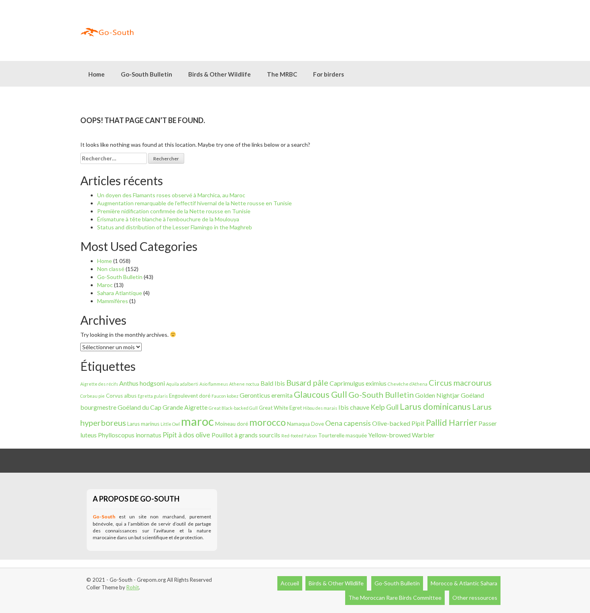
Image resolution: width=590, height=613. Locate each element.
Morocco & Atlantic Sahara (464, 583)
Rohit (132, 587)
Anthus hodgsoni (142, 383)
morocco (267, 422)
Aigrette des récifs (99, 383)
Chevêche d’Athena (407, 383)
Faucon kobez (225, 396)
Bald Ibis (272, 383)
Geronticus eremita (266, 395)
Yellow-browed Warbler (401, 435)
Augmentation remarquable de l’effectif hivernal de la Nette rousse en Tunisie (194, 203)
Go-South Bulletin (146, 74)
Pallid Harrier (451, 422)
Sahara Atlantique (119, 292)
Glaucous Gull (320, 394)
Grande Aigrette (185, 407)
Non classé (110, 268)
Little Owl (170, 424)
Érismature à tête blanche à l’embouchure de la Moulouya (168, 219)
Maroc (105, 284)
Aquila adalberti (182, 383)
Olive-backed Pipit (398, 423)
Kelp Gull (384, 407)
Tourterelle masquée (342, 435)
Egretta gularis (153, 396)
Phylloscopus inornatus (129, 435)
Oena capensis (348, 423)
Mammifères (112, 300)
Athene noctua (244, 383)
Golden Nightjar (437, 395)
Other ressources (474, 597)
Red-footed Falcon (299, 435)
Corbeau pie (92, 396)
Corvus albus (121, 395)
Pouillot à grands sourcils (246, 435)
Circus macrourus (460, 382)
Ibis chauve (353, 407)
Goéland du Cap (139, 407)
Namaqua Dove (305, 424)
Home (96, 74)
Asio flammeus (213, 383)
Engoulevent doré (189, 395)
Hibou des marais (320, 408)
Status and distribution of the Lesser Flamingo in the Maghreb (174, 227)
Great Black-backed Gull (233, 408)
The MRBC (282, 74)
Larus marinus (143, 424)
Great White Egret (280, 408)
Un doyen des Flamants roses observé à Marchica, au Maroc (171, 195)
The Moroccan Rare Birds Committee (394, 597)
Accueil (290, 583)
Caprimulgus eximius (358, 383)
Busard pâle (307, 382)
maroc (197, 421)
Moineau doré (231, 424)
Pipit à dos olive (186, 434)
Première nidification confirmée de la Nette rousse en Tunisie (173, 211)
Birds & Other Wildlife (336, 583)
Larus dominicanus (435, 406)
